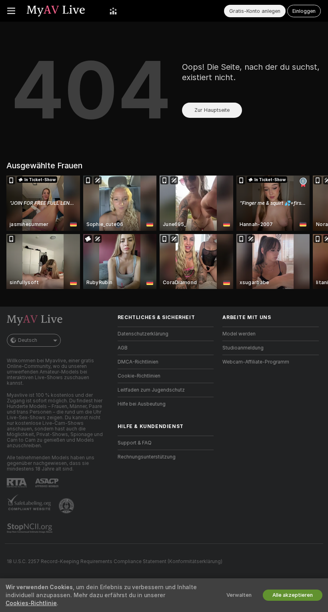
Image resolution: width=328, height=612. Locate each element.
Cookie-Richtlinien (139, 376)
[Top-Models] (113, 11)
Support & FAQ (135, 443)
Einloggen (304, 11)
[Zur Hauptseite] (62, 11)
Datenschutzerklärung (143, 334)
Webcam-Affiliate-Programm (255, 362)
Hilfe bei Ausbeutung (142, 404)
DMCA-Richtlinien (138, 362)
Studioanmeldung (243, 348)
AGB (123, 348)
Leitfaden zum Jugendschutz (151, 390)
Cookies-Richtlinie (31, 603)
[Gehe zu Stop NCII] (30, 528)
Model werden (239, 334)
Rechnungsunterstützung (147, 457)
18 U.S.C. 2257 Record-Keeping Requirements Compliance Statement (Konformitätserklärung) (114, 561)
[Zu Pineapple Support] (67, 505)
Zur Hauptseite (212, 110)
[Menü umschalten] (11, 11)
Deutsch (27, 340)
